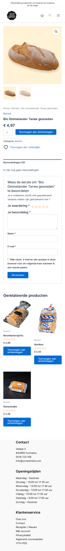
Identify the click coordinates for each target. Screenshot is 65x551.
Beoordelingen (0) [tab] (14, 162)
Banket (15, 108)
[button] (50, 15)
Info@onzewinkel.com (28, 460)
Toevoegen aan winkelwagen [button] (16, 351)
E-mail (12, 246)
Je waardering (19, 205)
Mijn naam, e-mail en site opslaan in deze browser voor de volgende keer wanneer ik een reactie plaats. (32, 263)
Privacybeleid (23, 535)
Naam (12, 233)
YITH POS (21, 543)
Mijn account (23, 531)
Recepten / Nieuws (26, 527)
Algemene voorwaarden (29, 539)
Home (6, 108)
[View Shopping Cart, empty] (37, 15)
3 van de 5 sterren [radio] (39, 206)
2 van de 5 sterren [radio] (36, 206)
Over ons (21, 519)
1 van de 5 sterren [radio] (32, 206)
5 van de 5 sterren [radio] (47, 206)
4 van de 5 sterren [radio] (43, 206)
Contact (20, 523)
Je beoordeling (19, 212)
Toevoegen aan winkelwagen (36, 132)
